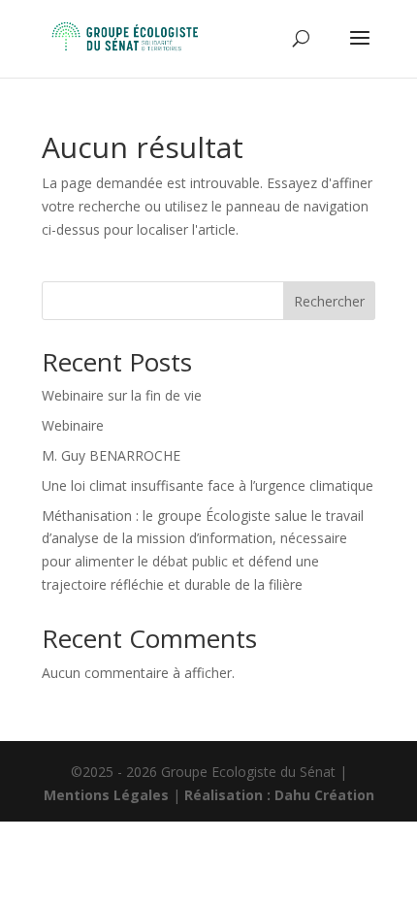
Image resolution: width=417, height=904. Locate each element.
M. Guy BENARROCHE (111, 455)
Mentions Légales (106, 795)
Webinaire (73, 425)
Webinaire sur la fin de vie (122, 395)
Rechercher (329, 301)
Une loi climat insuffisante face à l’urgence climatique (207, 485)
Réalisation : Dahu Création (279, 795)
